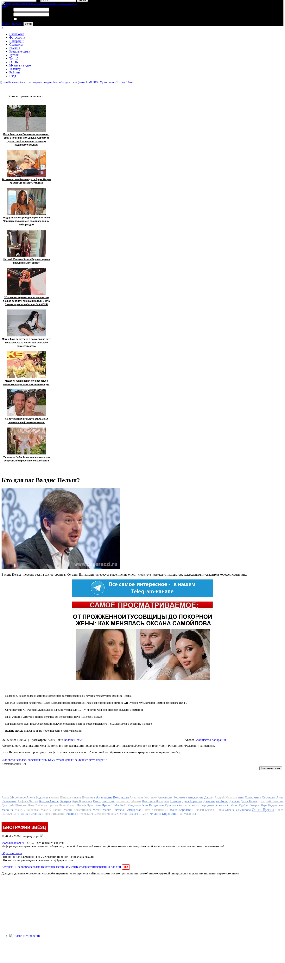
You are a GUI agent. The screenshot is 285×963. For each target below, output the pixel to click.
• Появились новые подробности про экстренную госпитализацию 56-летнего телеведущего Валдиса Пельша (67, 695)
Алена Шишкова (62, 797)
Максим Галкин (51, 809)
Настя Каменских (154, 809)
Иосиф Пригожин (89, 805)
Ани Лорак (245, 797)
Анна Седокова (265, 797)
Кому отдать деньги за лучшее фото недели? (77, 759)
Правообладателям (27, 866)
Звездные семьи (19, 51)
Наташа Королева (179, 809)
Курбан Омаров (249, 805)
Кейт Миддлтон (130, 805)
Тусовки (14, 55)
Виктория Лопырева (155, 801)
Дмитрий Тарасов (270, 801)
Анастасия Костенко (143, 797)
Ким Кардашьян (153, 805)
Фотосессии (17, 37)
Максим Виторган (27, 809)
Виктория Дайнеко (128, 801)
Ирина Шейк (110, 805)
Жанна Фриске (48, 805)
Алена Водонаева (38, 797)
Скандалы (16, 44)
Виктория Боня (104, 801)
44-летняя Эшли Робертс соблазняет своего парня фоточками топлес (26, 421)
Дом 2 (32, 805)
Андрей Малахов (225, 797)
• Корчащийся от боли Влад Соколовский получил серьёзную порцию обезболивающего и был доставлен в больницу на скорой (78, 723)
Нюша (219, 809)
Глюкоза (175, 801)
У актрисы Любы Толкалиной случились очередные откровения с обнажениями (26, 459)
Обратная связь (12, 853)
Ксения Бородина (201, 805)
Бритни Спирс (49, 801)
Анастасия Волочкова (112, 797)
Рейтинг (14, 72)
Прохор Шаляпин (54, 813)
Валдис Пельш (73, 739)
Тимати (144, 814)
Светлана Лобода (105, 813)
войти (28, 23)
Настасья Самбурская (126, 809)
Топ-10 (13, 58)
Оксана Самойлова (237, 809)
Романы (14, 48)
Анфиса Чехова (27, 801)
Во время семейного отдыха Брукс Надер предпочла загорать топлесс (26, 181)
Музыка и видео (20, 65)
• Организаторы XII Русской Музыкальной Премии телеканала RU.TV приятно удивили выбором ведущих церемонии (73, 709)
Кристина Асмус (176, 805)
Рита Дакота (85, 813)
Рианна (71, 813)
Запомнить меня (28, 19)
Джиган (234, 801)
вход (5, 5)
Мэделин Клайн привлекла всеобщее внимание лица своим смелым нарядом (26, 382)
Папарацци (16, 41)
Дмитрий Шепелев (14, 805)
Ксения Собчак (226, 805)
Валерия (65, 801)
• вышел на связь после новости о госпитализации (42, 730)
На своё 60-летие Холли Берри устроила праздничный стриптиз (26, 261)
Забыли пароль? (12, 23)
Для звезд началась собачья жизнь (24, 759)
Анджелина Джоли (200, 797)
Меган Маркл (102, 809)
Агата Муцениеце (14, 797)
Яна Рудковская (186, 813)
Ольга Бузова (263, 809)
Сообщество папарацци (210, 739)
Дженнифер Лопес (215, 801)
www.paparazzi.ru (13, 842)
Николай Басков (203, 809)
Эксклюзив (16, 34)
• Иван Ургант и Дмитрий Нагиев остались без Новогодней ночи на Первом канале (52, 716)
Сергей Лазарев (127, 813)
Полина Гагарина (29, 813)
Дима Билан (249, 801)
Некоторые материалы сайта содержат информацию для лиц (84, 866)
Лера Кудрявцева (272, 805)
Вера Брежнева (82, 801)
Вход (12, 76)
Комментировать (271, 768)
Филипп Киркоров (163, 814)
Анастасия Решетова (172, 797)
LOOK (13, 62)
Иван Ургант (67, 805)
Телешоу (15, 69)
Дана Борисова (192, 801)
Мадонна (8, 809)
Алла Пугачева (84, 797)
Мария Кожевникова (77, 809)
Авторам (7, 866)
